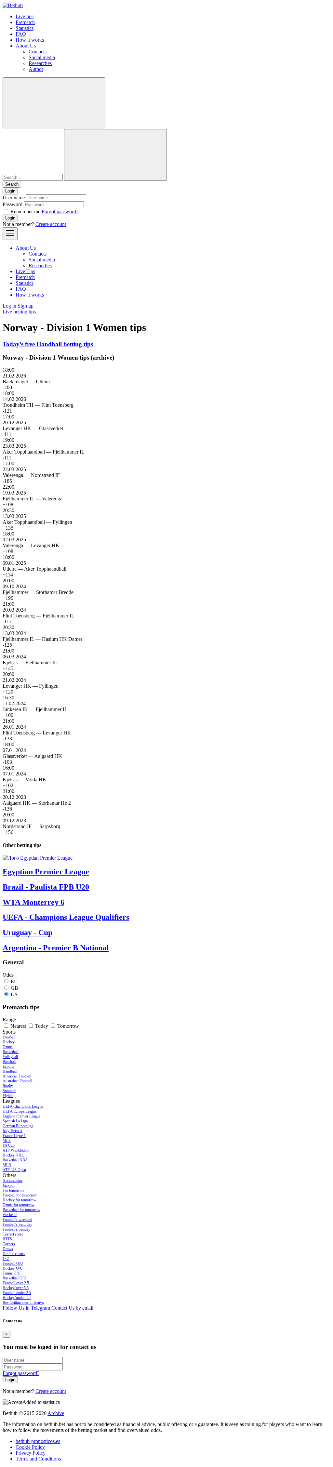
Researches (40, 63)
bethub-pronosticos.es (38, 1441)
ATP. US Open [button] (14, 1170)
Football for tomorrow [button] (20, 1195)
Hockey (9, 1042)
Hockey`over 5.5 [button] (16, 1288)
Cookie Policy (30, 1447)
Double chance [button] (14, 1253)
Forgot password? (60, 211)
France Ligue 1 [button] (14, 1135)
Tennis (8, 1047)
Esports (8, 1066)
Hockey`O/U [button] (13, 1268)
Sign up (25, 306)
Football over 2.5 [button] (16, 1283)
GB (14, 988)
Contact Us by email (72, 1308)
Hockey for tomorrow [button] (19, 1200)
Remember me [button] (25, 211)
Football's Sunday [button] (16, 1229)
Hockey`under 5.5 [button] (17, 1297)
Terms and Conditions (38, 1458)
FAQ (21, 34)
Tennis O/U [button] (11, 1273)
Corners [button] (9, 1244)
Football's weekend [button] (17, 1219)
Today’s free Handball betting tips (48, 344)
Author (36, 69)
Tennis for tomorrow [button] (18, 1205)
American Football (17, 1076)
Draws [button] (8, 1249)
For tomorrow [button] (13, 1190)
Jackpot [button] (8, 1185)
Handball (10, 1071)
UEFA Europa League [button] (19, 1111)
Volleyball (10, 1056)
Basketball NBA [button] (15, 1160)
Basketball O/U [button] (14, 1278)
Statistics (24, 28)
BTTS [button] (7, 1239)
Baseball (9, 1061)
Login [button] (10, 191)
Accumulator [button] (12, 1180)
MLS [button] (7, 1140)
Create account (50, 224)
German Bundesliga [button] (18, 1126)
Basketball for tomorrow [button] (21, 1210)
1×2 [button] (6, 1258)
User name (14, 197)
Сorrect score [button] (13, 1234)
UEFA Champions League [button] (23, 1106)
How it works (30, 40)
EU (14, 981)
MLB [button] (7, 1165)
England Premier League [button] (21, 1116)
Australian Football (17, 1081)
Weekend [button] (10, 1214)
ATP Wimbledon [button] (16, 1150)
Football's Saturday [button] (17, 1224)
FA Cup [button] (9, 1145)
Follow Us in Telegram (26, 1308)
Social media (42, 57)
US (14, 994)
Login (10, 218)
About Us (26, 45)
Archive (55, 1413)
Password (12, 204)
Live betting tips (19, 311)
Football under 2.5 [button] (17, 1292)
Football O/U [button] (13, 1263)
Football (9, 1037)
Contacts (38, 51)
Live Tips (25, 271)
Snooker (9, 1091)
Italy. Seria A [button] (12, 1131)
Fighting (9, 1095)
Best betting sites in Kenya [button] (23, 1302)
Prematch (25, 22)
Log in (9, 306)
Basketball (11, 1052)
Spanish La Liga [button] (15, 1121)
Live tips (24, 16)
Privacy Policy (31, 1453)
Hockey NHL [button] (13, 1155)
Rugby (8, 1086)
